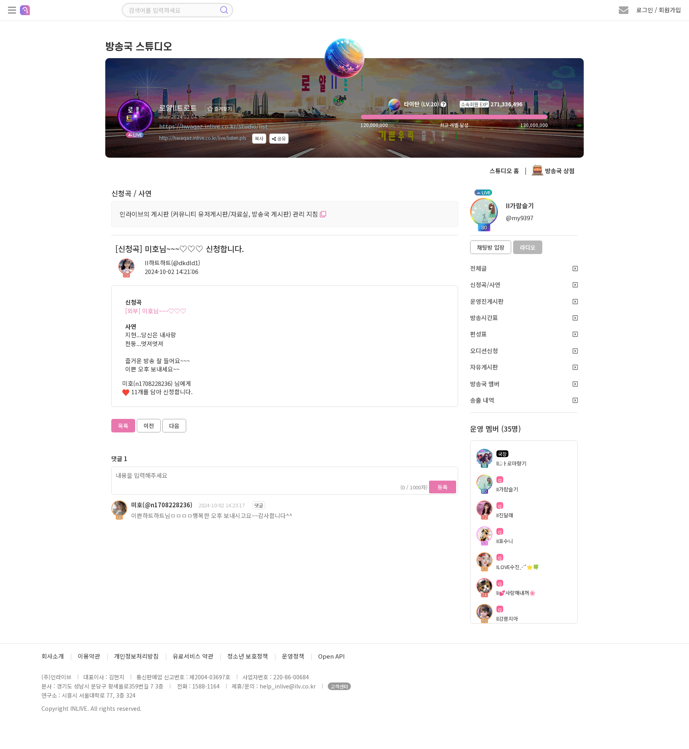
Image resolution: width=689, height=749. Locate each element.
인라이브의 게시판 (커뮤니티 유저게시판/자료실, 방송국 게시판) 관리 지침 (220, 214)
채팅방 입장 (490, 247)
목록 (123, 426)
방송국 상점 (559, 170)
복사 (259, 138)
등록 (442, 487)
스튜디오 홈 (504, 170)
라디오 (527, 247)
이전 (149, 426)
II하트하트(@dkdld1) (172, 262)
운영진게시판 (487, 301)
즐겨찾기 (222, 108)
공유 (281, 138)
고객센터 (339, 686)
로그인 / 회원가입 (658, 10)
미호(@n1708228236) (162, 505)
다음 (174, 426)
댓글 (258, 505)
